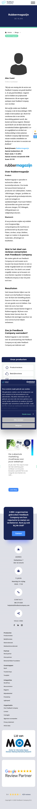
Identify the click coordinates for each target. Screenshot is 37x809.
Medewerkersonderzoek (10, 646)
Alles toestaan (18, 420)
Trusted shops (8, 672)
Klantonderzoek (8, 642)
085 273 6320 (18, 603)
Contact (18, 533)
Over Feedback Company (11, 708)
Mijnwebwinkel (8, 693)
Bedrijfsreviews (16, 373)
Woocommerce (8, 686)
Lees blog (13, 490)
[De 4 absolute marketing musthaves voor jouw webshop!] (18, 445)
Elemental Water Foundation (12, 661)
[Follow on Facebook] (14, 625)
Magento (6, 690)
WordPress (7, 683)
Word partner (7, 653)
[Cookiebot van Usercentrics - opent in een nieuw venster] (26, 382)
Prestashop (7, 697)
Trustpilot (6, 675)
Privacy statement (9, 722)
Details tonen (26, 414)
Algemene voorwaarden (10, 718)
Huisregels (7, 715)
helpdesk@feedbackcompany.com (18, 605)
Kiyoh (5, 668)
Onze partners (8, 657)
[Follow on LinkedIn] (18, 625)
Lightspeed (7, 700)
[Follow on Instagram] (21, 625)
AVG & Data (7, 725)
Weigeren (18, 425)
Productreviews (16, 367)
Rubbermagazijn (22, 148)
